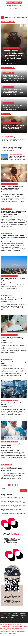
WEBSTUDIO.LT (5, 614)
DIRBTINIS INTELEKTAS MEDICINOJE (10, 47)
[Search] (25, 13)
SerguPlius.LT (14, 5)
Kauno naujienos (15, 631)
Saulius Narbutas (19, 628)
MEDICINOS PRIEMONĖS (8, 72)
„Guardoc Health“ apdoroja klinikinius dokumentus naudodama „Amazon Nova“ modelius (13, 338)
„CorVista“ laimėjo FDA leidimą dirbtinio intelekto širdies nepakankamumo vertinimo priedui (13, 91)
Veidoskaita (13, 630)
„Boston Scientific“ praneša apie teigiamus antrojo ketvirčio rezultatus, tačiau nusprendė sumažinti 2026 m (14, 76)
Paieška (3, 488)
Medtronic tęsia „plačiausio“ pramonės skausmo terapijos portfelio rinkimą (12, 467)
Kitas (19, 485)
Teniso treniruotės (21, 630)
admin (5, 63)
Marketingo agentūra (10, 624)
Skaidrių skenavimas (13, 626)
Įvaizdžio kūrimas (4, 630)
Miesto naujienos (10, 628)
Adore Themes (9, 620)
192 (17, 484)
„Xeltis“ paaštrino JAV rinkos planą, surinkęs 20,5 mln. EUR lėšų (13, 106)
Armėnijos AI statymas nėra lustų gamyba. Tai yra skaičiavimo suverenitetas (17, 158)
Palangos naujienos (11, 633)
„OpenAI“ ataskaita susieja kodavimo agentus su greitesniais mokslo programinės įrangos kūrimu (14, 56)
